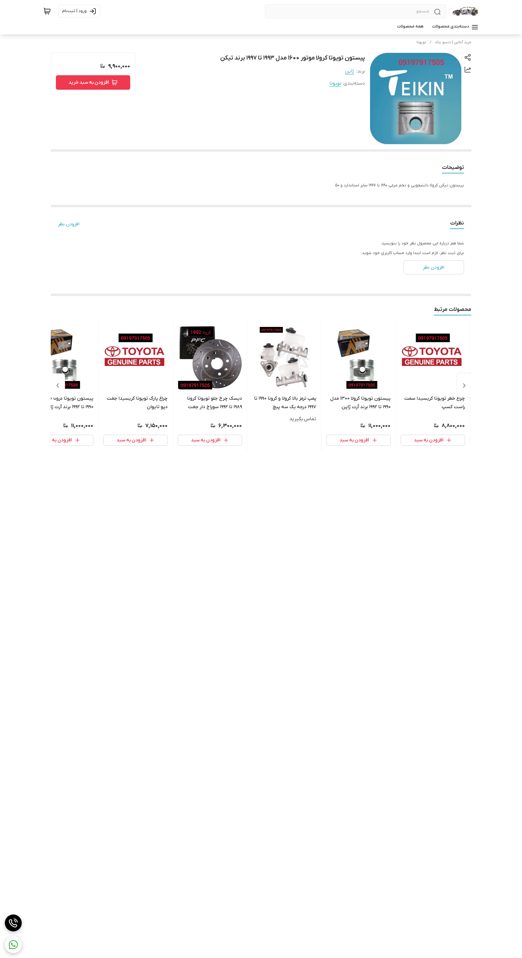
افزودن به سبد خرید (89, 82)
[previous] (464, 385)
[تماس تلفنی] (13, 922)
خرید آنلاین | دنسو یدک (453, 42)
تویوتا (421, 42)
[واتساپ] (13, 944)
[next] (57, 385)
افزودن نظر (68, 224)
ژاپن (349, 71)
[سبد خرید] (47, 11)
